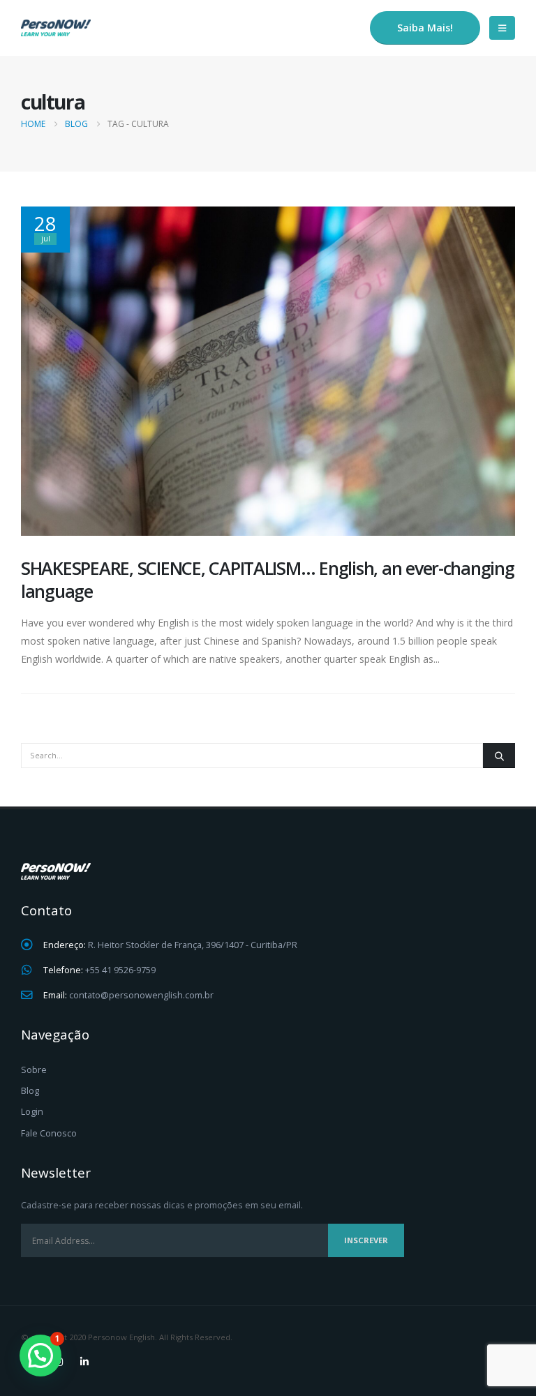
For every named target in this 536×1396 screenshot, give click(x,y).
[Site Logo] (56, 28)
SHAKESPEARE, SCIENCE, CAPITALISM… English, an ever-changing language (267, 579)
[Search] (499, 755)
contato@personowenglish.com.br (141, 995)
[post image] (268, 371)
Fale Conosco (49, 1133)
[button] (502, 28)
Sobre (34, 1070)
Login (32, 1112)
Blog (30, 1091)
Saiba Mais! (425, 27)
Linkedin (84, 1361)
